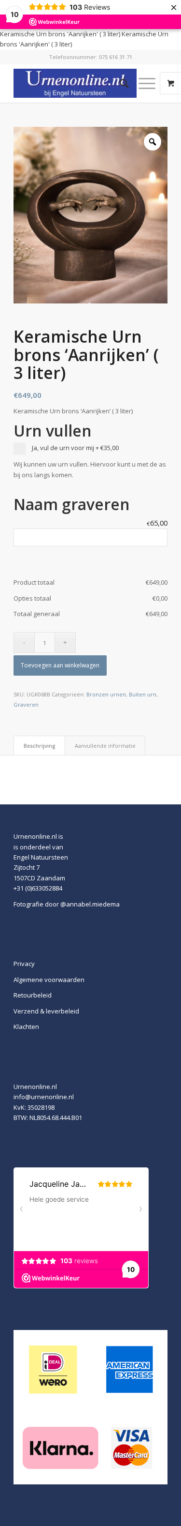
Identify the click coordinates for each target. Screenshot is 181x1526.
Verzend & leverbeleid (46, 1011)
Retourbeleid (33, 995)
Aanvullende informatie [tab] (105, 745)
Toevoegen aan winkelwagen (60, 665)
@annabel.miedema (90, 904)
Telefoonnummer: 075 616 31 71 (90, 56)
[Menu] (142, 83)
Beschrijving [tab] (40, 745)
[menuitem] (119, 83)
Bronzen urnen (106, 694)
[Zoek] (119, 83)
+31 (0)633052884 (38, 888)
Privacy (24, 963)
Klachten (26, 1026)
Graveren (26, 704)
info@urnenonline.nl (44, 1096)
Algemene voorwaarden (49, 979)
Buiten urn (142, 694)
